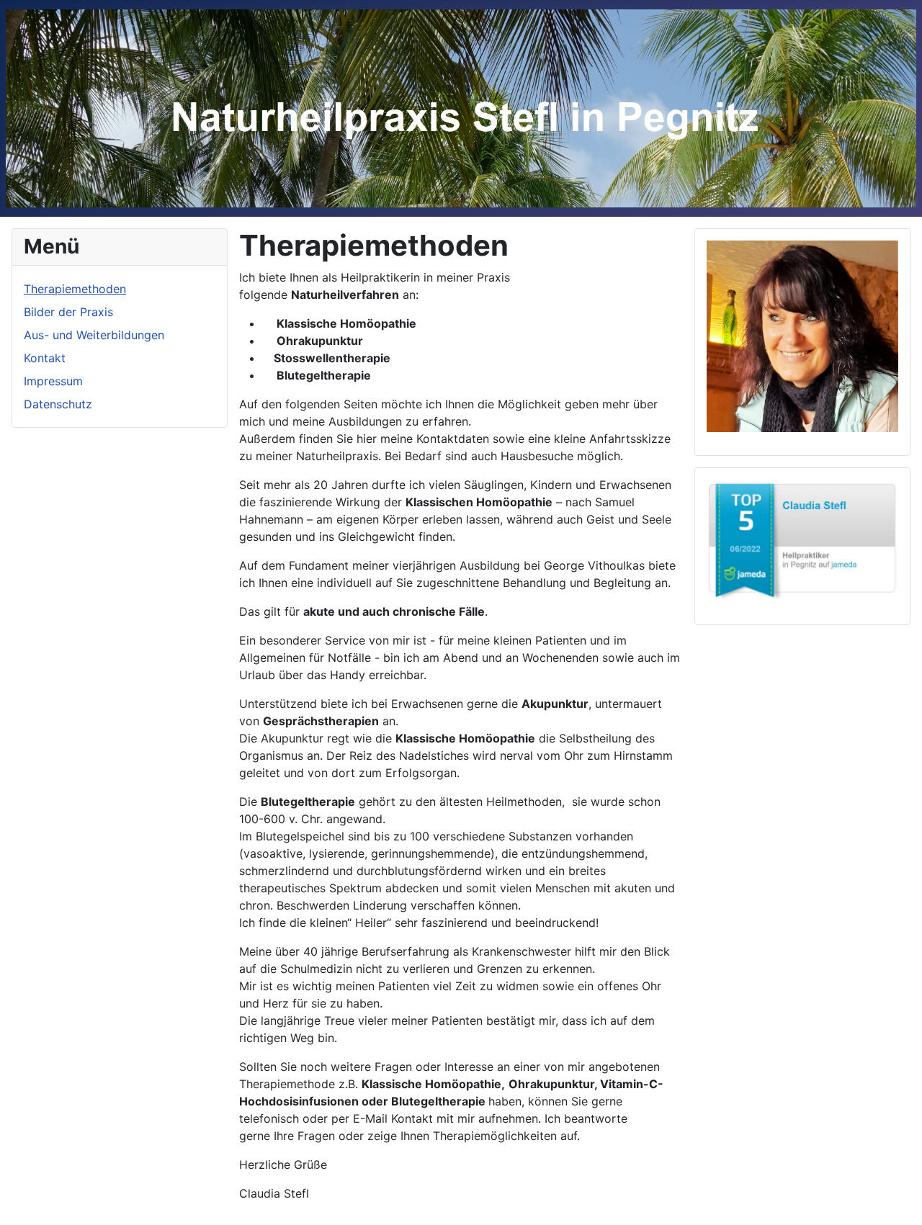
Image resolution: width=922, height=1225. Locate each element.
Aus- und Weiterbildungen (94, 335)
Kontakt (45, 358)
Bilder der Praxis (68, 312)
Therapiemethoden (75, 289)
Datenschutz (58, 404)
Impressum (53, 381)
